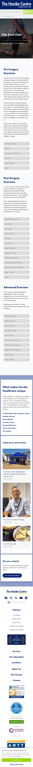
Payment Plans (16, 622)
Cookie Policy (17, 756)
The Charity (7, 431)
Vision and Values (9, 428)
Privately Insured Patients (16, 626)
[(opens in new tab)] (16, 730)
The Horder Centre (16, 717)
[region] (16, 757)
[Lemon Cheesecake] (16, 537)
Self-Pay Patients (16, 619)
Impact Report (8, 419)
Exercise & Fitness (18, 43)
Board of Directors (9, 425)
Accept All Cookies (16, 760)
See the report (16, 736)
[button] (16, 144)
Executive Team (8, 422)
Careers (16, 680)
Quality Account (9, 416)
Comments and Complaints (16, 630)
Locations (16, 662)
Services (16, 651)
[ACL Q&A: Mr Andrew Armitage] (16, 504)
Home (3, 16)
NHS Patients (16, 615)
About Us (16, 669)
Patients (16, 609)
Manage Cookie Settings (16, 764)
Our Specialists (16, 656)
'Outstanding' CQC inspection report (16, 413)
